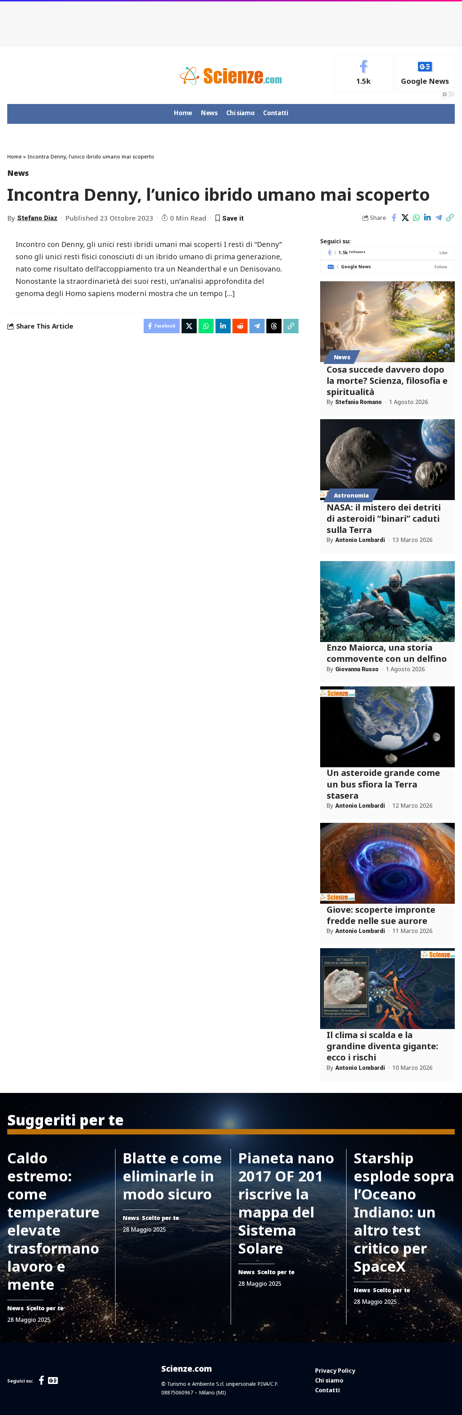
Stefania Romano (358, 402)
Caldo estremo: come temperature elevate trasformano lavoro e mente (53, 1221)
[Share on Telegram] (438, 217)
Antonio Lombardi (360, 540)
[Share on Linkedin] (427, 217)
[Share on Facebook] (394, 217)
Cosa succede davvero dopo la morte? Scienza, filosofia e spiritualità (387, 380)
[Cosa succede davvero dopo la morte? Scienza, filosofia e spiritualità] (387, 321)
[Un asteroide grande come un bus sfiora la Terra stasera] (387, 726)
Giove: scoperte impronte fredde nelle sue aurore (381, 914)
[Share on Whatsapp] (416, 217)
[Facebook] (363, 73)
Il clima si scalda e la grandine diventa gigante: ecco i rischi (382, 1046)
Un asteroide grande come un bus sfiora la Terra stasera (383, 784)
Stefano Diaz (37, 218)
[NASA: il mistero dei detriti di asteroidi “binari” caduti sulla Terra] (387, 459)
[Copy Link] (450, 217)
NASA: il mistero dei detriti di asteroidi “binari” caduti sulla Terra (384, 518)
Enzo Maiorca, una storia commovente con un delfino (387, 653)
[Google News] (425, 73)
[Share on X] (405, 217)
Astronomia (351, 495)
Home (14, 156)
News (18, 173)
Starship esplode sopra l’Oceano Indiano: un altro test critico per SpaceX (404, 1212)
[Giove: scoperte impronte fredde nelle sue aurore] (387, 863)
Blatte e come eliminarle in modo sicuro (172, 1176)
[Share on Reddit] (240, 326)
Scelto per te (45, 1308)
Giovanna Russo (357, 669)
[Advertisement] (231, 21)
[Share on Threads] (274, 326)
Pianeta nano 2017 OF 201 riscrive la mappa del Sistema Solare (286, 1203)
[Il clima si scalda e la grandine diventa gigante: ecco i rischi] (387, 988)
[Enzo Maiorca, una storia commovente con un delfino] (387, 601)
